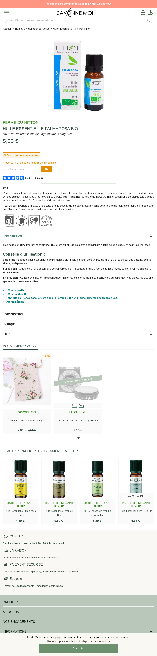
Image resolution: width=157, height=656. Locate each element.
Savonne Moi (27, 412)
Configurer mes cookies (94, 641)
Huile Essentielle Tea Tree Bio (136, 511)
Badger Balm (78, 412)
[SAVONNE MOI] (75, 13)
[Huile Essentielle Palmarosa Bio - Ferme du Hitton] (78, 74)
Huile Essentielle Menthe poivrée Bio (97, 513)
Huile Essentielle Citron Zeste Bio (21, 513)
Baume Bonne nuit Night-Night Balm (78, 420)
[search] (148, 20)
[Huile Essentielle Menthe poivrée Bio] (97, 479)
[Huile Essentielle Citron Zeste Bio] (20, 479)
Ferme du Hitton (20, 122)
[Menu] (6, 12)
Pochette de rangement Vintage (27, 420)
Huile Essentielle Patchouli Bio (59, 513)
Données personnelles (61, 641)
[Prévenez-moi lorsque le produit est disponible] (46, 169)
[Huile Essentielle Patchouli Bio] (59, 479)
